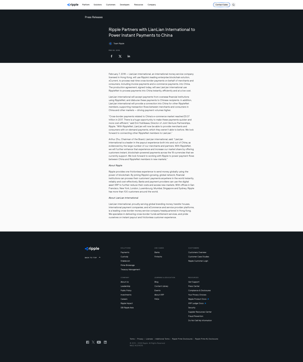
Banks (157, 252)
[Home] (72, 4)
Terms (132, 339)
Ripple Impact (127, 303)
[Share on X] (120, 56)
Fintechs (158, 257)
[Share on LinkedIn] (129, 56)
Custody (124, 257)
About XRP (159, 295)
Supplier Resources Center (200, 312)
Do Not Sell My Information (200, 320)
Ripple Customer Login (198, 261)
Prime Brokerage (128, 265)
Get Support (193, 282)
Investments (126, 295)
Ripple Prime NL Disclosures (206, 339)
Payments (125, 252)
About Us (125, 282)
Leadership (125, 286)
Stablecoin (125, 261)
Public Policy (126, 290)
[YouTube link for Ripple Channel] (99, 342)
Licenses (149, 339)
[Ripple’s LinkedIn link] (105, 342)
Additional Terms (162, 339)
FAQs (156, 299)
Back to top (91, 258)
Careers (124, 299)
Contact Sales (221, 5)
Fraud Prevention (195, 316)
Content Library (161, 286)
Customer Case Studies (198, 257)
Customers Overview (197, 252)
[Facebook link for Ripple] (88, 342)
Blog (156, 282)
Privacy (140, 339)
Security (191, 308)
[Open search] (233, 4)
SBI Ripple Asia (127, 308)
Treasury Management (130, 269)
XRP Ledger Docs (196, 303)
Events (157, 290)
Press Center (194, 286)
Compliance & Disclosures (199, 290)
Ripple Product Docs (197, 299)
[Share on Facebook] (111, 56)
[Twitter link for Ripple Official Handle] (94, 342)
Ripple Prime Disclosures (182, 339)
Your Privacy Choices (197, 295)
